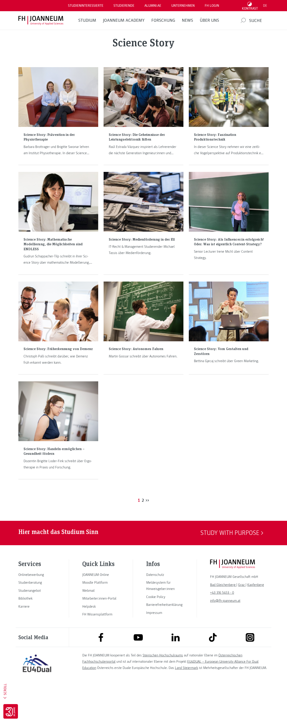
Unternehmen (183, 5)
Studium (87, 20)
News (187, 20)
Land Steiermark (186, 668)
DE (265, 5)
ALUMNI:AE (152, 5)
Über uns (209, 20)
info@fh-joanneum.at (225, 600)
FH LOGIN (212, 5)
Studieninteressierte (85, 5)
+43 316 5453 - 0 (222, 592)
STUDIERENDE (123, 5)
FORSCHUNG (163, 20)
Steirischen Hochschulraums (163, 655)
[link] (37, 575)
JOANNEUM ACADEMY (124, 20)
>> (147, 500)
